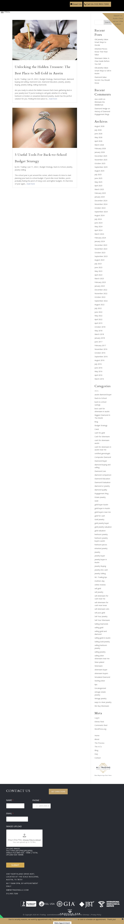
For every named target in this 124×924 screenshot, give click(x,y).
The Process (99, 743)
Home (97, 735)
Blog (96, 750)
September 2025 (101, 167)
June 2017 (98, 342)
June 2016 (98, 368)
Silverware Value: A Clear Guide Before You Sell (102, 61)
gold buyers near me (103, 512)
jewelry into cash (101, 570)
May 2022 (98, 316)
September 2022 (101, 301)
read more (53, 99)
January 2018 (100, 338)
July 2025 (98, 174)
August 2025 (99, 171)
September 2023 (101, 256)
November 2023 (101, 249)
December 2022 (101, 290)
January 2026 (100, 152)
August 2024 (99, 215)
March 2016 (99, 379)
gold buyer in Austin (102, 508)
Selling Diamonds (40, 85)
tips (96, 684)
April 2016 (98, 375)
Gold (96, 501)
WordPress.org (100, 729)
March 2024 (99, 234)
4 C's (96, 391)
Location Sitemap (82, 915)
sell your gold (100, 613)
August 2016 (99, 360)
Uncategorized (100, 688)
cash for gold (100, 433)
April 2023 (98, 275)
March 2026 (99, 145)
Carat (97, 429)
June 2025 (98, 178)
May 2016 (98, 371)
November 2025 (101, 160)
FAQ (96, 754)
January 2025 (100, 197)
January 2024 (100, 241)
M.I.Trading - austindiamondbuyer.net (51, 915)
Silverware (99, 666)
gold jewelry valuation (103, 527)
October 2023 (100, 252)
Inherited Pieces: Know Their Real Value (101, 52)
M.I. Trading (21, 79)
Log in (97, 718)
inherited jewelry (101, 548)
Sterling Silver (100, 681)
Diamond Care (35, 82)
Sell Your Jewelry (101, 616)
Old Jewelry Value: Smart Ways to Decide (101, 42)
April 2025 (98, 185)
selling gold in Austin (102, 638)
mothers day (100, 581)
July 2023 (98, 264)
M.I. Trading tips (101, 577)
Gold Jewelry (99, 519)
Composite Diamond (103, 457)
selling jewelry (100, 652)
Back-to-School (60, 167)
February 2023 (100, 282)
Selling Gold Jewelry (102, 641)
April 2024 (98, 230)
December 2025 (101, 156)
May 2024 (98, 226)
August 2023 (99, 260)
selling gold (99, 627)
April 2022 (98, 319)
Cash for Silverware (102, 436)
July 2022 (98, 308)
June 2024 (98, 223)
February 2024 (100, 238)
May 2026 (98, 137)
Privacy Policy (96, 915)
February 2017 (100, 345)
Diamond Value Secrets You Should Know (102, 80)
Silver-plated (99, 662)
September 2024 (101, 212)
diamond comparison (103, 475)
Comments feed (101, 725)
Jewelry (61, 82)
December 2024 (101, 200)
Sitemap (71, 915)
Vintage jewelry (100, 698)
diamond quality (101, 490)
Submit (15, 865)
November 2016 (101, 349)
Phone (36, 800)
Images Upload (14, 826)
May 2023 (98, 271)
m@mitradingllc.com (17, 890)
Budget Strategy (46, 79)
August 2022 (99, 304)
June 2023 (98, 267)
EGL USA (49, 903)
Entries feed (99, 721)
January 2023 (100, 286)
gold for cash (100, 516)
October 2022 (100, 297)
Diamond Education (49, 82)
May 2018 (98, 330)
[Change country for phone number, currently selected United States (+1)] (35, 806)
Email (10, 813)
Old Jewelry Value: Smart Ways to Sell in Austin (103, 71)
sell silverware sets (102, 609)
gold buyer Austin (101, 504)
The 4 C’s (98, 746)
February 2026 (100, 148)
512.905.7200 (12, 893)
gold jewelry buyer (102, 523)
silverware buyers (101, 673)
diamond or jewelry (102, 486)
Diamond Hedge (101, 108)
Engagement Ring (101, 493)
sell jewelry (99, 592)
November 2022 (101, 293)
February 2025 (100, 193)
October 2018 (100, 327)
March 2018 (99, 334)
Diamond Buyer (60, 79)
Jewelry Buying (100, 566)
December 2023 (101, 245)
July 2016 (98, 364)
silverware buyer (101, 669)
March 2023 (99, 278)
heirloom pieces (101, 544)
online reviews (100, 585)
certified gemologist (102, 453)
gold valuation (100, 530)
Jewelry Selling (26, 85)
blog (96, 422)
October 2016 (100, 353)
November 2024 (101, 204)
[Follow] (71, 8)
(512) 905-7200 (71, 919)
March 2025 (99, 189)
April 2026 (98, 141)
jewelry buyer (100, 556)
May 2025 (98, 182)
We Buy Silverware (102, 706)
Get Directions (58, 791)
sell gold (98, 588)
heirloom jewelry (101, 534)
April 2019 (98, 323)
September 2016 (101, 356)
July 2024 (98, 219)
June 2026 (98, 133)
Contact (98, 758)
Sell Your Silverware (102, 620)
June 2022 (98, 312)
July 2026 (98, 130)
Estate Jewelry (100, 497)
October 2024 (100, 208)
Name (9, 800)
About (97, 739)
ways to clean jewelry (103, 702)
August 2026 (99, 126)
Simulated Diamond (102, 677)
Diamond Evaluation (102, 482)
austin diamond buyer (103, 394)
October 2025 (100, 163)
